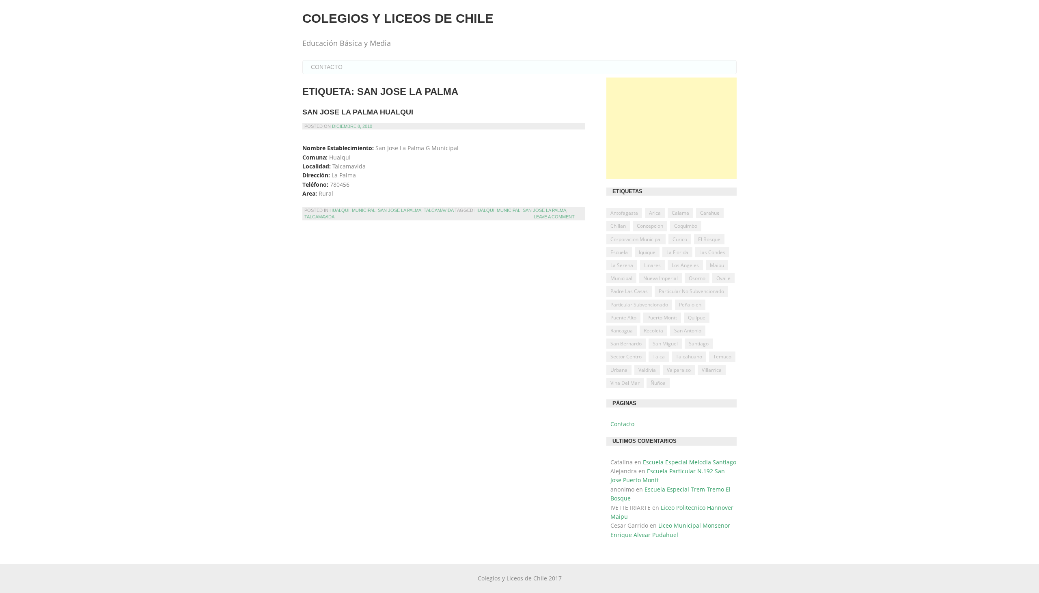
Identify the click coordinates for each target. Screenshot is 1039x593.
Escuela (619, 252)
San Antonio (687, 330)
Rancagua (621, 330)
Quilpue (696, 317)
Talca (659, 356)
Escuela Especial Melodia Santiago (689, 462)
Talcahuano (689, 356)
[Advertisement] (671, 128)
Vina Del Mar (625, 383)
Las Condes (712, 252)
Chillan (618, 225)
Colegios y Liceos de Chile (398, 18)
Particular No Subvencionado (691, 291)
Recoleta (653, 330)
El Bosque (709, 239)
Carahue (710, 212)
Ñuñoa (658, 383)
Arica (655, 212)
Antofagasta (624, 212)
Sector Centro (626, 356)
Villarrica (712, 370)
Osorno (697, 278)
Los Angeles (685, 265)
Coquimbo (685, 225)
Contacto (327, 67)
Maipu (717, 265)
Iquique (647, 252)
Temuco (722, 356)
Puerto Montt (662, 317)
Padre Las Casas (629, 291)
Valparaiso (679, 370)
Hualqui (339, 210)
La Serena (621, 265)
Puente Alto (623, 317)
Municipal (363, 210)
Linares (652, 265)
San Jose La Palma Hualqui (357, 112)
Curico (680, 239)
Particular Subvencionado (639, 304)
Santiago (699, 343)
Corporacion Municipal (636, 239)
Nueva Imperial (660, 278)
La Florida (677, 252)
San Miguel (665, 343)
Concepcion (650, 225)
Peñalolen (690, 304)
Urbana (618, 370)
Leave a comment (554, 216)
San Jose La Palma (399, 210)
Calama (680, 212)
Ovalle (723, 278)
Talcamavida (438, 210)
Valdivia (647, 370)
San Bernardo (626, 343)
